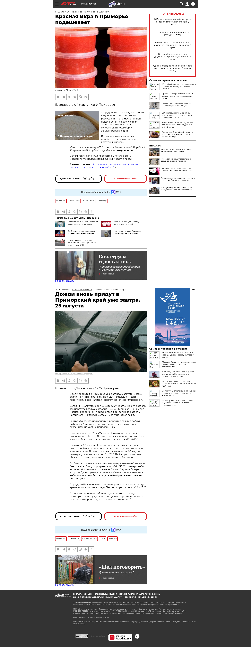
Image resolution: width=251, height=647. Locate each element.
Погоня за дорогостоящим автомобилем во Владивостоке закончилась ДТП (82, 242)
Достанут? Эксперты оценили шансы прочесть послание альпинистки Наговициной (179, 393)
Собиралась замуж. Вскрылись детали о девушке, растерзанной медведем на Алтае (177, 115)
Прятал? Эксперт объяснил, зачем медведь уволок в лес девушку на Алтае (177, 96)
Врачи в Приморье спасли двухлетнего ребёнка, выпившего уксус (172, 56)
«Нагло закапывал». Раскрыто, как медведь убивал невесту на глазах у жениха (178, 354)
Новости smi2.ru (65, 280)
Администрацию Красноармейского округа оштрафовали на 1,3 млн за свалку (172, 68)
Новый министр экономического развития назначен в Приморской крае (172, 45)
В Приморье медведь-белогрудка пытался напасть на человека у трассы (172, 22)
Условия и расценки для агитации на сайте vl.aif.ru (97, 597)
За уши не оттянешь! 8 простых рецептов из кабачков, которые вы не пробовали (179, 383)
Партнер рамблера (98, 636)
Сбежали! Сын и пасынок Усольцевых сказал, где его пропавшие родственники (179, 364)
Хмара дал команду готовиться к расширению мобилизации (176, 160)
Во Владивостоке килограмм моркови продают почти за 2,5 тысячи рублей (104, 166)
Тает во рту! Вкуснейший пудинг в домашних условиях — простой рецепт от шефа (177, 134)
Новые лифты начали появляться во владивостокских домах (83, 223)
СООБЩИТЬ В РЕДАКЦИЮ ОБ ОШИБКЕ (141, 597)
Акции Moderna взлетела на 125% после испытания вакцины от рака (176, 170)
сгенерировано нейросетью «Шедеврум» (74, 374)
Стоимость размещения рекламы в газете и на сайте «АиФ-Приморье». (127, 594)
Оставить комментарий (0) (126, 179)
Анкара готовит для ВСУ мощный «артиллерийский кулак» (176, 150)
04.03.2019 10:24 (62, 12)
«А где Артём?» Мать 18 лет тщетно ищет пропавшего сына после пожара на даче (177, 402)
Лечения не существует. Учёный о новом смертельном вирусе (177, 104)
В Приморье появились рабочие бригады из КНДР (172, 33)
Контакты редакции (82, 594)
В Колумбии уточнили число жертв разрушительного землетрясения (177, 189)
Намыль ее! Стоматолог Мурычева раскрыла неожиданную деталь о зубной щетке (177, 124)
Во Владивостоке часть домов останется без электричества (81, 232)
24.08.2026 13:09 (62, 289)
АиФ (76, 90)
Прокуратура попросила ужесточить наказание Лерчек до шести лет (178, 179)
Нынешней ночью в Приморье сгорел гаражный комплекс (127, 232)
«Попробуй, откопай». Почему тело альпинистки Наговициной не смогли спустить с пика (178, 374)
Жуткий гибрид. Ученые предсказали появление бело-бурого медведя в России (179, 86)
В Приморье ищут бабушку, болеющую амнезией (126, 223)
